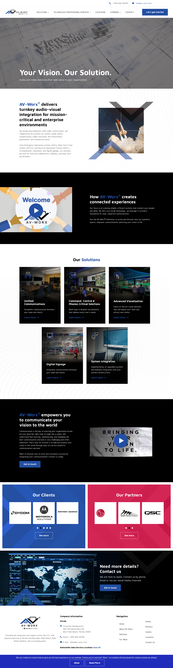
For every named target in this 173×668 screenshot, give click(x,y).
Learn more (30, 317)
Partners (149, 627)
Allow (77, 663)
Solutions (123, 634)
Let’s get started (155, 12)
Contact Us (150, 642)
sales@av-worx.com (78, 642)
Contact (129, 12)
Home (121, 624)
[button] (20, 513)
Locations (100, 12)
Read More (94, 663)
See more (44, 535)
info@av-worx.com (144, 3)
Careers (148, 632)
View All (96, 647)
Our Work (123, 639)
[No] (170, 661)
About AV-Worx (126, 629)
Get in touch (30, 464)
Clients (148, 621)
